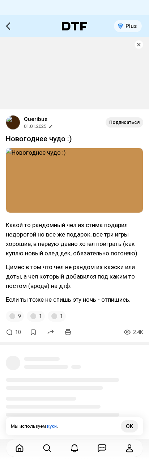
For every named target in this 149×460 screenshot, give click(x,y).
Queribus (35, 119)
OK (129, 426)
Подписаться (124, 122)
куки (52, 426)
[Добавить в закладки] (33, 332)
